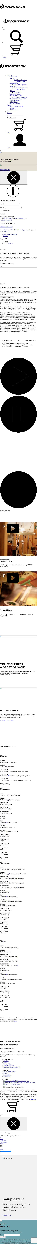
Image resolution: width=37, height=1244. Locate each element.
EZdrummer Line (9, 230)
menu (1, 1139)
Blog (8, 111)
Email (1, 204)
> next (1, 1143)
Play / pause (3, 1142)
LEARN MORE (7, 1215)
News (5, 1062)
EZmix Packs (17, 92)
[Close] (0, 1038)
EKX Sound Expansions (20, 87)
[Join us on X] (19, 1082)
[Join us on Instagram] (22, 1081)
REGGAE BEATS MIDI (7, 720)
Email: (2, 1235)
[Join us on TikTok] (29, 1082)
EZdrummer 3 (14, 83)
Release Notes (14, 109)
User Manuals (7, 1076)
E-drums (9, 113)
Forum (12, 108)
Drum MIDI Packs (15, 94)
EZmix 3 (12, 91)
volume (2, 1149)
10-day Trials (13, 102)
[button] (16, 42)
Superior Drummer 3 (16, 95)
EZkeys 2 (13, 86)
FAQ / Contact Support (16, 106)
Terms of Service (19, 218)
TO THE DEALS (5, 170)
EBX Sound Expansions (20, 80)
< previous (3, 1140)
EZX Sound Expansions (20, 84)
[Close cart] (13, 1124)
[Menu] (4, 29)
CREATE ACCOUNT (6, 227)
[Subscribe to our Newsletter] (11, 1084)
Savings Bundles (14, 100)
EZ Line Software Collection (18, 98)
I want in (3, 1237)
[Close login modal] (13, 178)
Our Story (6, 1061)
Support (9, 105)
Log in (8, 147)
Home (1, 230)
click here (33, 1099)
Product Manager (15, 103)
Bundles (5, 236)
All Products (13, 77)
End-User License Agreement (11, 1067)
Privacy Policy (8, 218)
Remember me (6, 210)
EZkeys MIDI (21, 89)
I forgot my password (6, 220)
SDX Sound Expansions (20, 97)
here (15, 1021)
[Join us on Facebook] (9, 1081)
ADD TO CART (8, 243)
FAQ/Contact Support (9, 1071)
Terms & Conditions (8, 1065)
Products (9, 75)
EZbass (12, 78)
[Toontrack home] (13, 12)
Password (2, 207)
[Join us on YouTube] (9, 1082)
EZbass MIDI (21, 81)
